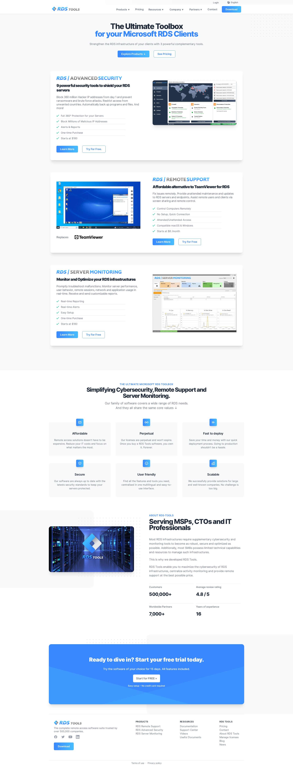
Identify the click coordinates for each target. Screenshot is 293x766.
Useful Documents (190, 737)
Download (231, 9)
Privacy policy (155, 763)
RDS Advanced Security (149, 729)
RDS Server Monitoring (149, 733)
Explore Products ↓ (133, 53)
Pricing (139, 9)
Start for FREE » (146, 678)
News (222, 744)
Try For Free (189, 241)
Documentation (189, 726)
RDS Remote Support (148, 726)
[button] (123, 9)
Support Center (189, 729)
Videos (184, 733)
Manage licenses (229, 737)
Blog (222, 740)
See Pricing (164, 53)
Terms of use (137, 763)
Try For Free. (94, 149)
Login (216, 2)
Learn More (67, 149)
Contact (212, 9)
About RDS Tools (229, 733)
